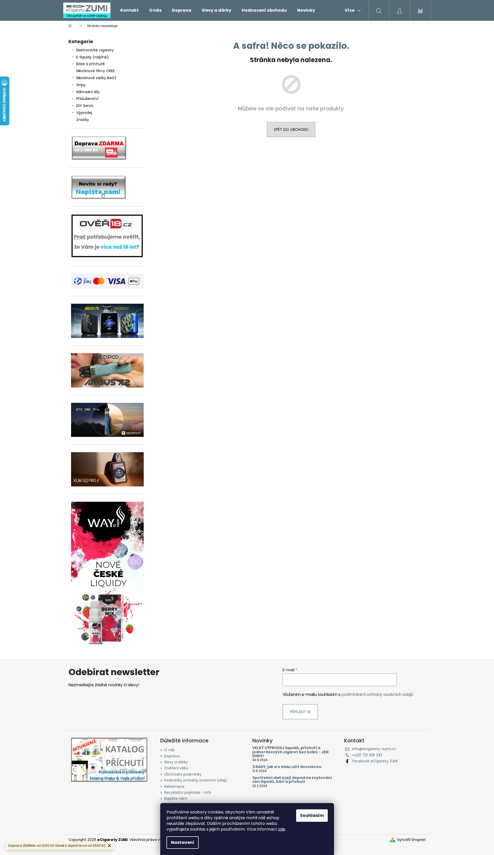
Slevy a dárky (176, 762)
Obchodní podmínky (182, 774)
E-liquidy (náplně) (92, 57)
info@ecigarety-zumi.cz (374, 748)
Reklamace (174, 786)
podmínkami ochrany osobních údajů (377, 694)
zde (281, 829)
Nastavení (182, 842)
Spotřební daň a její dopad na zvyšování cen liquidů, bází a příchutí (292, 780)
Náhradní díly (88, 91)
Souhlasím (312, 815)
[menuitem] (129, 10)
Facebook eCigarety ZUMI (375, 761)
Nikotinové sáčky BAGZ (96, 77)
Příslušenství (87, 98)
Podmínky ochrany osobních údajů (195, 780)
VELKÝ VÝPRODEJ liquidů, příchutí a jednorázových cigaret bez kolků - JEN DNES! (290, 752)
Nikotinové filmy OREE (95, 70)
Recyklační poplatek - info (187, 792)
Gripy (81, 84)
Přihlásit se (300, 711)
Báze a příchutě (90, 63)
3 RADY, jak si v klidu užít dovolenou (287, 767)
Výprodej (84, 112)
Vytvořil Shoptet (411, 839)
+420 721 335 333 (367, 755)
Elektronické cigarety (95, 50)
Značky (82, 119)
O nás (169, 749)
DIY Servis (84, 105)
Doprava (171, 756)
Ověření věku (176, 768)
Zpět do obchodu (291, 129)
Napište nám (175, 798)
